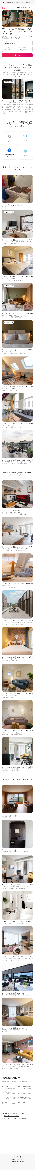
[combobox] (17, 44)
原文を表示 (29, 2)
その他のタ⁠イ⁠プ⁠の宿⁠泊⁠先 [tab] (9, 1081)
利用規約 (21, 1161)
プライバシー (14, 1161)
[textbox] (9, 50)
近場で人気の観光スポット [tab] (25, 1081)
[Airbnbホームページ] (3, 7)
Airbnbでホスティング (24, 7)
